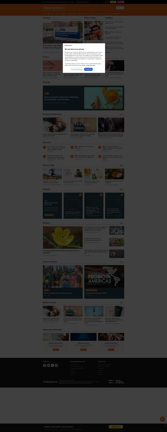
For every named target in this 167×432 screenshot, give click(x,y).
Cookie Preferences (76, 69)
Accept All (88, 69)
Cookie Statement (90, 65)
